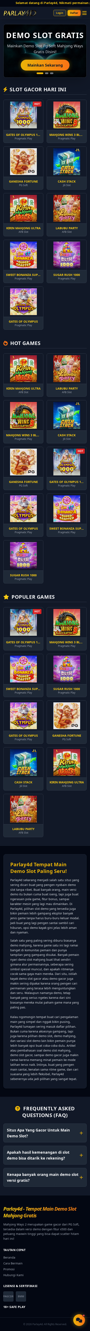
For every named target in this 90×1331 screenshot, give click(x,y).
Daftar (74, 13)
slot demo (33, 1041)
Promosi (9, 1269)
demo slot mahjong (31, 960)
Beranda (9, 1257)
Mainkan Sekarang (45, 65)
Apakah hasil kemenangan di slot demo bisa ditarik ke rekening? (38, 1155)
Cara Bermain (13, 1263)
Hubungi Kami (13, 1275)
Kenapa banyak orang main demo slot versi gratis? (42, 1177)
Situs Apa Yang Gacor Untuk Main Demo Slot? (38, 1133)
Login (59, 13)
